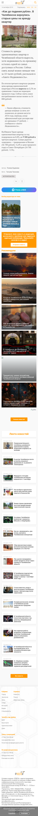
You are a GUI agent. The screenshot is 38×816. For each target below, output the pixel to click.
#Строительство (8, 176)
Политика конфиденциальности (13, 743)
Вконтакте (5, 723)
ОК (35, 7)
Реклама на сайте (8, 758)
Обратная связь (19, 700)
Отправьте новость (19, 244)
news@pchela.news (8, 740)
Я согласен (24, 813)
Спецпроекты (6, 711)
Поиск (16, 697)
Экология (5, 697)
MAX (28, 7)
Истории (4, 705)
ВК (32, 7)
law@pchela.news (26, 804)
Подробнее (11, 813)
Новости (16, 694)
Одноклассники (7, 725)
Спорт (4, 703)
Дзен (3, 728)
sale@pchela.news (8, 755)
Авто (3, 700)
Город (4, 694)
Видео (4, 708)
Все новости (19, 676)
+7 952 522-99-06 (7, 737)
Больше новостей (19, 419)
